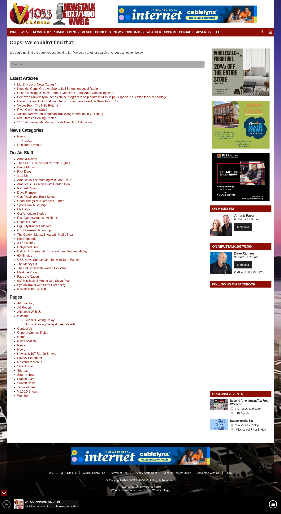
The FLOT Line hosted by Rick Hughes (43, 163)
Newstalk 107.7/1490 (48, 32)
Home (13, 32)
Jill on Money (26, 243)
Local (28, 140)
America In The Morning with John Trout (44, 180)
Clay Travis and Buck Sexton (36, 196)
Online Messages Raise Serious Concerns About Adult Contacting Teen (65, 93)
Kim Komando (27, 238)
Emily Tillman (26, 167)
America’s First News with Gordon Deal (44, 184)
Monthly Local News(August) (36, 84)
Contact (186, 32)
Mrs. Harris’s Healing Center (36, 118)
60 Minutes (24, 255)
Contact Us (24, 328)
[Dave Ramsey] (221, 263)
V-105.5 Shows (27, 391)
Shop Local (25, 366)
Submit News (26, 383)
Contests (103, 32)
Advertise (204, 32)
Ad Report (24, 307)
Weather (153, 32)
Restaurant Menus (29, 144)
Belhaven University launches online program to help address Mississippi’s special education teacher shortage (92, 97)
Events (72, 32)
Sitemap (22, 370)
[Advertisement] (187, 14)
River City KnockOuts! (32, 109)
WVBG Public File (94, 472)
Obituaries (134, 32)
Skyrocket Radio (150, 486)
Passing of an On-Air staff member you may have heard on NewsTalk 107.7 (68, 101)
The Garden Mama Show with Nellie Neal (45, 234)
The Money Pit (27, 264)
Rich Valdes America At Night (37, 217)
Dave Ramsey (27, 192)
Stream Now (25, 374)
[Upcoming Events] (219, 407)
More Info (243, 227)
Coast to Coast (27, 222)
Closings (23, 316)
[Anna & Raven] (221, 225)
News (118, 32)
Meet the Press (27, 272)
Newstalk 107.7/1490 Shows (36, 353)
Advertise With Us (29, 311)
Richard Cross (27, 188)
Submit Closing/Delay (39, 320)
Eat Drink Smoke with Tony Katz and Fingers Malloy (52, 251)
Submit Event (26, 379)
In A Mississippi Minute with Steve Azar (43, 280)
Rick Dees (24, 171)
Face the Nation (28, 276)
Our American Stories (31, 213)
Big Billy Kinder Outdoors (34, 226)
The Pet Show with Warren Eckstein (41, 268)
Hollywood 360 (27, 247)
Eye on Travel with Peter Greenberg (41, 285)
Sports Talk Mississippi (32, 205)
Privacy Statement (29, 358)
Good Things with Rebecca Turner (40, 201)
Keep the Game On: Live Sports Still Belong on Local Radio (57, 88)
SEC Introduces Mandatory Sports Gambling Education (54, 122)
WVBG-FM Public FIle (63, 472)
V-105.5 (25, 32)
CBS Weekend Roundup (34, 230)
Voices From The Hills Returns (38, 105)
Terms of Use (26, 387)
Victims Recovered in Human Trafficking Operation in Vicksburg (60, 114)
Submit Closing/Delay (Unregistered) (50, 324)
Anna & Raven (27, 159)
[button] (217, 32)
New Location (26, 341)
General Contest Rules (32, 332)
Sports (170, 32)
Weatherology (160, 490)
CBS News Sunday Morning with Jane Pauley (48, 259)
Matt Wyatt (24, 209)
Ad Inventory (25, 303)
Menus (86, 32)
